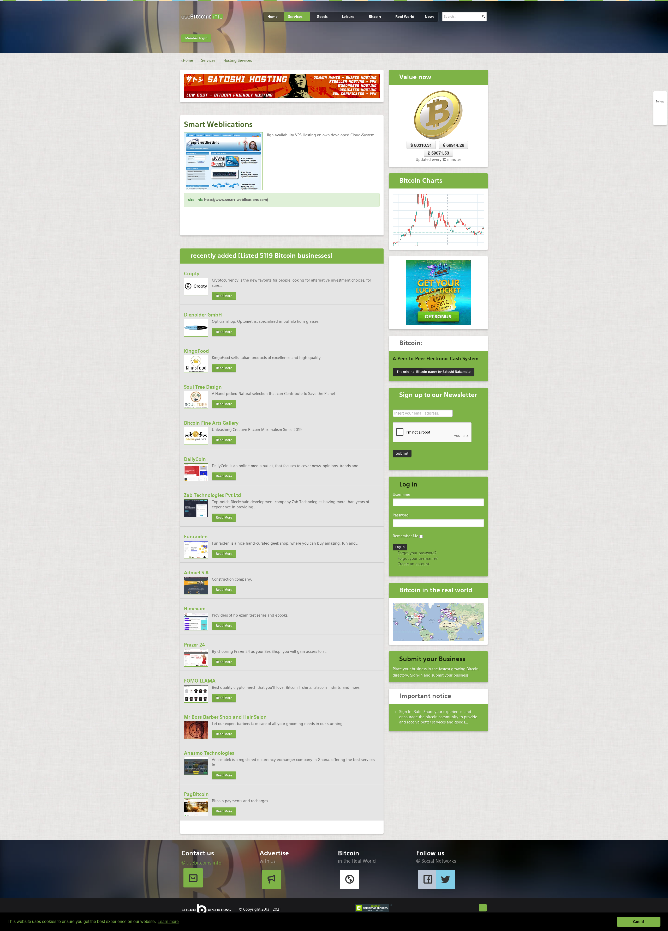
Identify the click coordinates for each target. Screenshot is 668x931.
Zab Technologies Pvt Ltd (212, 495)
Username (401, 494)
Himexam (195, 608)
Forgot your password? (417, 553)
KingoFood (196, 351)
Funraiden (196, 536)
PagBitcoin (196, 794)
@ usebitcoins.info (201, 863)
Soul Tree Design (203, 387)
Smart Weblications (218, 124)
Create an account (413, 564)
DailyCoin (195, 459)
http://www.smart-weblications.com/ (236, 200)
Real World (404, 17)
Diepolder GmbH (203, 315)
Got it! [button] (638, 922)
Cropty (191, 273)
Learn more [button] (168, 921)
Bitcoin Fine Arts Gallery (211, 423)
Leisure (348, 17)
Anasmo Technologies (209, 753)
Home (272, 17)
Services (295, 17)
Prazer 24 (194, 645)
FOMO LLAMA (200, 681)
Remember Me (405, 536)
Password (401, 515)
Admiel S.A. (197, 572)
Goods (322, 17)
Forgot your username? (417, 558)
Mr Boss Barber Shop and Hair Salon (225, 717)
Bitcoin (375, 17)
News (429, 17)
